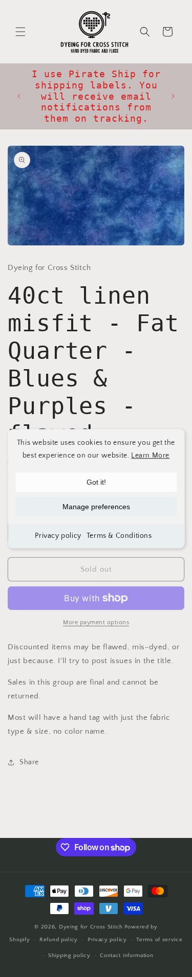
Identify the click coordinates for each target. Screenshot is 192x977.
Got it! (96, 482)
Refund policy (58, 940)
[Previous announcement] (19, 96)
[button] (20, 31)
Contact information (126, 955)
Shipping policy (69, 955)
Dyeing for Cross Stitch (91, 927)
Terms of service (159, 940)
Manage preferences (96, 507)
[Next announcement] (173, 96)
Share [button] (29, 762)
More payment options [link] (96, 622)
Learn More (150, 455)
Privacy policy (58, 536)
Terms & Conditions (119, 536)
